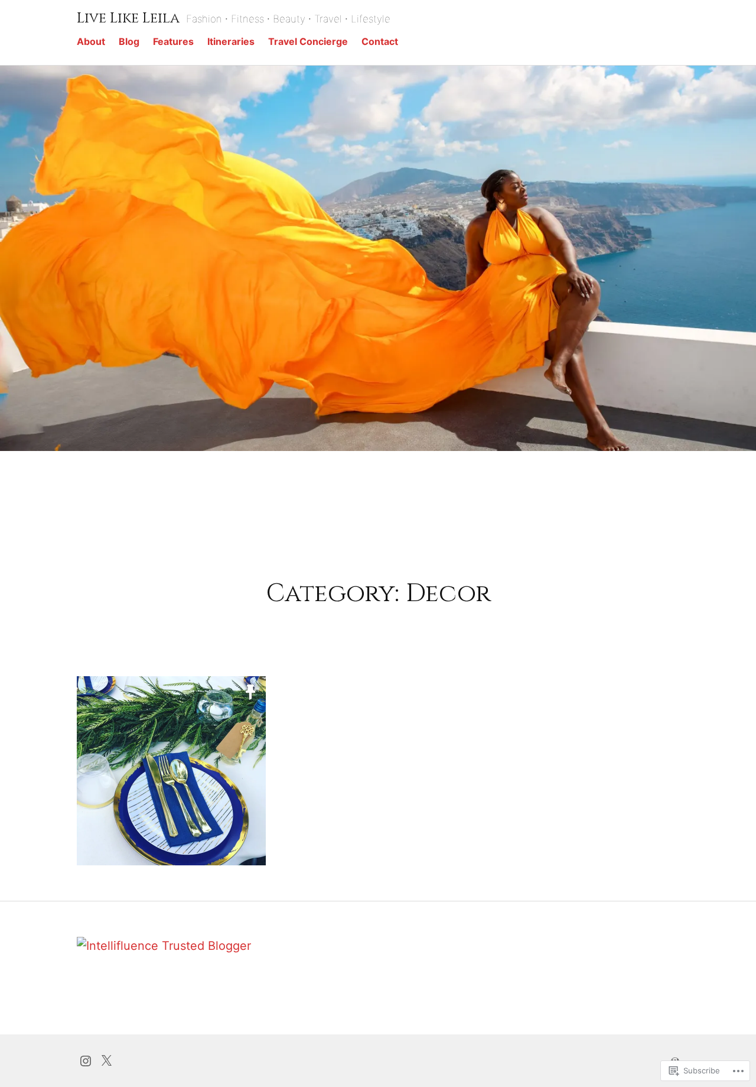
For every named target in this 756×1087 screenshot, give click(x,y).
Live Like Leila (128, 18)
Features (173, 41)
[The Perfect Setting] (171, 770)
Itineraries (231, 41)
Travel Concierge (308, 41)
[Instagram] (86, 1060)
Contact (379, 41)
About (91, 41)
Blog (129, 41)
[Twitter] (106, 1060)
